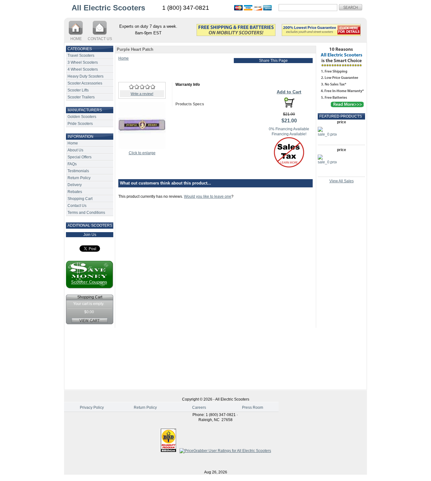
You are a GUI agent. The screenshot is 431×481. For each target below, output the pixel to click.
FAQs (72, 164)
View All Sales (341, 181)
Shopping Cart (80, 199)
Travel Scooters (81, 55)
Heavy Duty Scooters (85, 76)
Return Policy (79, 178)
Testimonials (78, 171)
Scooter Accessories (85, 83)
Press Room (252, 407)
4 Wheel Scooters (83, 69)
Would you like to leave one (207, 196)
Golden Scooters (82, 116)
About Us (75, 150)
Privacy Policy (92, 407)
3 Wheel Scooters (83, 62)
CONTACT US (100, 39)
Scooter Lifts (78, 90)
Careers (199, 407)
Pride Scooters (80, 123)
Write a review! (142, 94)
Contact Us (77, 205)
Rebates (75, 192)
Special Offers (80, 157)
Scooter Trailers (81, 97)
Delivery (75, 185)
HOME (76, 39)
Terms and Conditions (86, 212)
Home (73, 143)
